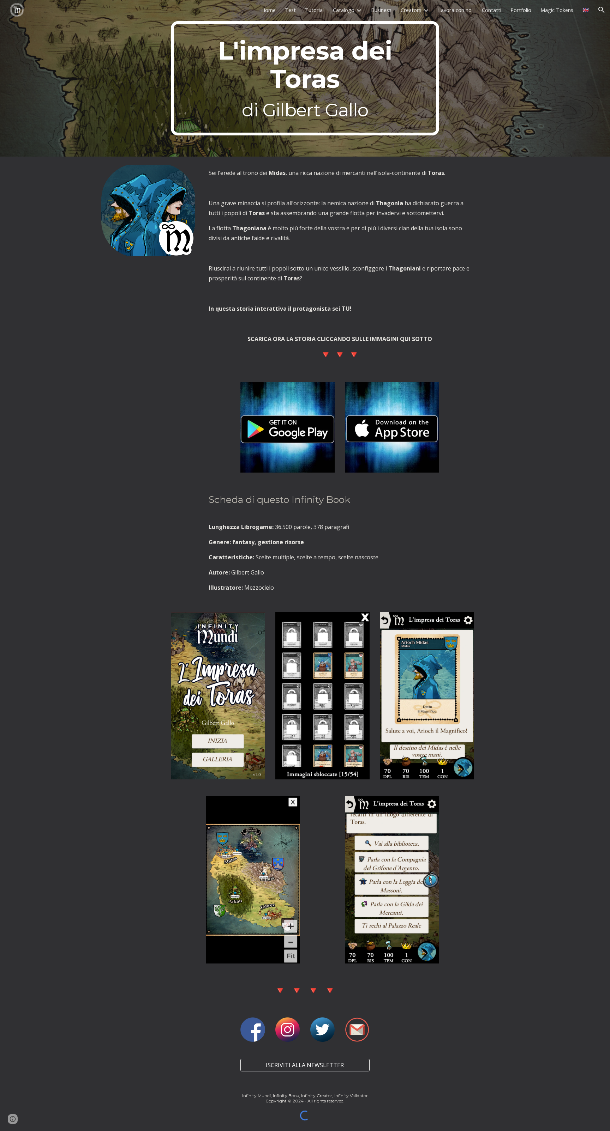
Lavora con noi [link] (455, 9)
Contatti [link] (491, 9)
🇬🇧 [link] (585, 9)
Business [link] (381, 9)
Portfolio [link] (520, 9)
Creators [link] (411, 9)
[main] (305, 78)
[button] (601, 9)
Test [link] (290, 9)
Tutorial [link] (314, 9)
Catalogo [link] (343, 9)
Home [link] (268, 9)
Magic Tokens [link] (556, 9)
